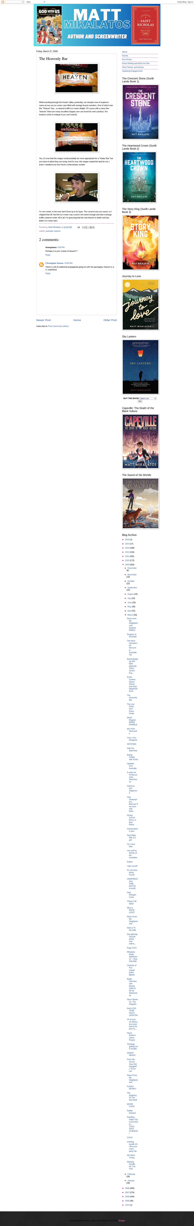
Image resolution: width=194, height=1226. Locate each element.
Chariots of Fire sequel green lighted (131, 970)
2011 (127, 556)
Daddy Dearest (131, 1112)
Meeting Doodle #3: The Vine (131, 1165)
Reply (47, 255)
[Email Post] (78, 227)
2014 (127, 544)
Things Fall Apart (131, 902)
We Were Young (131, 1156)
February (131, 1174)
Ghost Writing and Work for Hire (136, 63)
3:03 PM (61, 247)
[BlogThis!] (86, 227)
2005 (127, 1201)
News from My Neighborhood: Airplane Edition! (132, 624)
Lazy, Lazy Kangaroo (132, 738)
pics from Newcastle (132, 731)
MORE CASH (130, 1105)
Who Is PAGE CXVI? (131, 910)
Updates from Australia (131, 766)
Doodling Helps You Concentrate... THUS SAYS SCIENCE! (132, 1125)
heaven (57, 231)
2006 (127, 1197)
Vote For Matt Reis (132, 749)
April (129, 611)
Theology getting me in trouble (132, 1046)
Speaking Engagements (132, 71)
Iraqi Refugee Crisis (131, 894)
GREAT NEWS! (131, 1054)
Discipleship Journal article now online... (132, 939)
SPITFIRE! (131, 744)
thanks (130, 862)
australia (49, 231)
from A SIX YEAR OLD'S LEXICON (132, 1011)
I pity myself (132, 866)
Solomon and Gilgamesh (132, 789)
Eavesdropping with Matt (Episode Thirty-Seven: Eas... (132, 666)
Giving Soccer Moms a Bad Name (131, 820)
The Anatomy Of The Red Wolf (132, 1096)
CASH (130, 1137)
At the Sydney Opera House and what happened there (132, 684)
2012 (127, 552)
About (124, 52)
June (129, 602)
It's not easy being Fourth (132, 872)
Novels (125, 56)
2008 (127, 1188)
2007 (127, 1192)
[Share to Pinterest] (93, 227)
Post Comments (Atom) (58, 326)
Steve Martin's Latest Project (131, 1036)
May (129, 607)
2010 (127, 560)
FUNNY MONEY (131, 1087)
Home (77, 320)
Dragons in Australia (131, 635)
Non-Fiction (127, 59)
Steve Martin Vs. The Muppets (132, 1001)
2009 (127, 565)
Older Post (110, 320)
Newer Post (43, 320)
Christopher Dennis (54, 263)
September (132, 588)
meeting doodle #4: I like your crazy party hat (132, 1146)
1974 (127, 1205)
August (130, 594)
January (130, 1181)
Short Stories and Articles (133, 67)
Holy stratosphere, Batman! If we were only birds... (132, 804)
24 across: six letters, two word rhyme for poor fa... (132, 1024)
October (130, 581)
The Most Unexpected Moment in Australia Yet (132, 648)
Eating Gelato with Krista (132, 757)
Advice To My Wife (131, 929)
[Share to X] (88, 227)
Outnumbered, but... (132, 830)
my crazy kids (131, 845)
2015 (127, 539)
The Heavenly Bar (132, 697)
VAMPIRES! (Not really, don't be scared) (132, 883)
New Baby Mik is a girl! (131, 837)
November (132, 575)
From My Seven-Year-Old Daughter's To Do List (132, 1065)
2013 (127, 548)
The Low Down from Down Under (130, 709)
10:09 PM (68, 263)
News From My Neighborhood (132, 920)
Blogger (122, 1221)
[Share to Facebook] (91, 227)
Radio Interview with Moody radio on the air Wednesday (132, 987)
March (130, 615)
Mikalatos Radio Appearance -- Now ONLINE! (132, 956)
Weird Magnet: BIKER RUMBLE (132, 721)
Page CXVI (132, 948)
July (129, 598)
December (132, 568)
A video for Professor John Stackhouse (132, 777)
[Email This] (83, 227)
